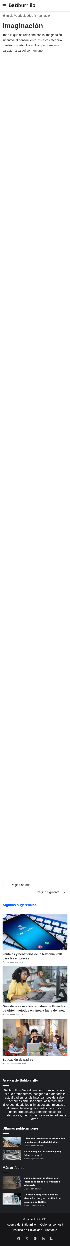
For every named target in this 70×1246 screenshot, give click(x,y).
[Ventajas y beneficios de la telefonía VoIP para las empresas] (35, 932)
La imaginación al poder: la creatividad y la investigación (33, 710)
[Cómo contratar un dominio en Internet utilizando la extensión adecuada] (12, 1182)
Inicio (9, 15)
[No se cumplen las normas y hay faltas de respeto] (12, 1155)
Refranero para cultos (27, 301)
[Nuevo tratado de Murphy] (35, 91)
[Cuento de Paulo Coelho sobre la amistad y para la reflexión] (35, 837)
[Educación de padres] (35, 1037)
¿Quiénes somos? (50, 1224)
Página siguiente (48, 892)
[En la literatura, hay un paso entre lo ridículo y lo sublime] (35, 568)
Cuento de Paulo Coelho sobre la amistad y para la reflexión (31, 801)
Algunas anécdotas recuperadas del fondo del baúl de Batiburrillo (32, 619)
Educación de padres (18, 1059)
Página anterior (21, 885)
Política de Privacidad (27, 1230)
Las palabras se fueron (28, 457)
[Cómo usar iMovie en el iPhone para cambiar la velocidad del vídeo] (12, 1142)
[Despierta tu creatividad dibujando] (35, 253)
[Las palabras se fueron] (35, 487)
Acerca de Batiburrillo (21, 1224)
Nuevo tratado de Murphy (31, 61)
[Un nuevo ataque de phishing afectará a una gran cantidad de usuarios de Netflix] (12, 1199)
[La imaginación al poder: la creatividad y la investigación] (35, 746)
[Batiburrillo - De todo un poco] (22, 5)
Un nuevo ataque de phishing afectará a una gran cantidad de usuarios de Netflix (42, 1198)
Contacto (51, 1230)
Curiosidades (24, 15)
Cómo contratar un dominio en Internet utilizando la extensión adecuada (42, 1182)
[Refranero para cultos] (35, 331)
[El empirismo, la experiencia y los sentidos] (35, 412)
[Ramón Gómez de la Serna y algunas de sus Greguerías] (35, 172)
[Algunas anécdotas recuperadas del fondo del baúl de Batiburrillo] (35, 655)
